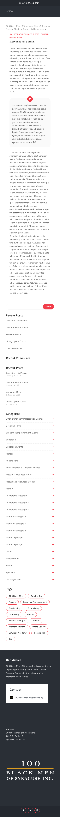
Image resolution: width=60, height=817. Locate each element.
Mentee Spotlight (17, 620)
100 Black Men (16, 596)
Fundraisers (12, 460)
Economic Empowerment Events (22, 432)
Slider (9, 565)
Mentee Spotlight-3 (16, 530)
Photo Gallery (38, 626)
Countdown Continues (17, 327)
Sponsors (10, 572)
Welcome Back (13, 334)
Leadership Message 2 (17, 502)
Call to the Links (14, 348)
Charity (45, 34)
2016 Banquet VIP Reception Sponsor (25, 418)
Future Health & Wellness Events (23, 467)
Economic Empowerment (35, 602)
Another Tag (36, 596)
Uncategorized (13, 579)
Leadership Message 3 (17, 509)
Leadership (14, 614)
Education (11, 439)
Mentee (30, 614)
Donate (12, 602)
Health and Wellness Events (20, 481)
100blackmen (20, 34)
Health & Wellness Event (19, 474)
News (9, 551)
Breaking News (13, 425)
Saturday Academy (18, 632)
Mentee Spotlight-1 (16, 516)
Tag (10, 639)
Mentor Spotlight (17, 626)
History (9, 488)
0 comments (15, 37)
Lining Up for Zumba (16, 341)
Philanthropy (12, 558)
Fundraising (33, 608)
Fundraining (14, 608)
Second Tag (39, 632)
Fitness (9, 453)
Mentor (36, 620)
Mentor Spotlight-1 (16, 537)
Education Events (14, 446)
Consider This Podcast (17, 320)
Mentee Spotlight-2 (16, 523)
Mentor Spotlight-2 (16, 544)
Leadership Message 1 (17, 495)
